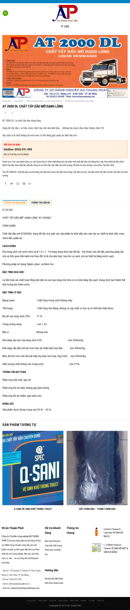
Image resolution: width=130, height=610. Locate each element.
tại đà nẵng (34, 172)
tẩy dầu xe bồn (106, 172)
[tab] (14, 202)
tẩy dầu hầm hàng (64, 172)
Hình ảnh (74, 600)
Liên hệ (100, 600)
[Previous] (2, 475)
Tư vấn (91, 600)
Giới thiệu (42, 600)
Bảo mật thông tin (52, 541)
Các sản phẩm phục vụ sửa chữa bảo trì (44, 101)
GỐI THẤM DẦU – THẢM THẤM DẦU (97, 509)
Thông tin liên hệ (40, 202)
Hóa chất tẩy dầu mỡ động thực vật (88, 161)
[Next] (127, 475)
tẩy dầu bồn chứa (47, 172)
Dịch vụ (52, 600)
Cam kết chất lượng (53, 545)
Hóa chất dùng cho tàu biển (60, 161)
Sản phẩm (18, 101)
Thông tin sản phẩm (15, 202)
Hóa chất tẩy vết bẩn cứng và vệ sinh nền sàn (34, 165)
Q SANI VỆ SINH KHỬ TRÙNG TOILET (33, 509)
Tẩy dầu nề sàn (80, 172)
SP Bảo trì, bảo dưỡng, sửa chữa (79, 101)
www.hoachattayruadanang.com (25, 588)
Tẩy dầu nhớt (108, 165)
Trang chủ (6, 101)
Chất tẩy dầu (23, 172)
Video (83, 600)
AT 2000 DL (11, 172)
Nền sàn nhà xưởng (63, 165)
